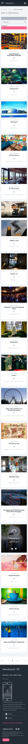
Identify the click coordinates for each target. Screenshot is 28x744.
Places (20, 675)
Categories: (4, 25)
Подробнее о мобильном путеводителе (13, 722)
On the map (5, 22)
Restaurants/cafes (14, 153)
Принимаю (6, 739)
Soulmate (14, 208)
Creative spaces (14, 206)
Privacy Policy (5, 679)
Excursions (6, 675)
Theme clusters (14, 406)
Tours (11, 675)
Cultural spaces (14, 238)
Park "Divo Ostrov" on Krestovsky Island (14, 409)
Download (10, 713)
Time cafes (14, 339)
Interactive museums (14, 51)
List (3, 18)
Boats (15, 675)
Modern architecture (14, 119)
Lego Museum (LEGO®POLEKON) (14, 54)
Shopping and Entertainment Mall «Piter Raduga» (14, 510)
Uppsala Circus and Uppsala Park (14, 307)
